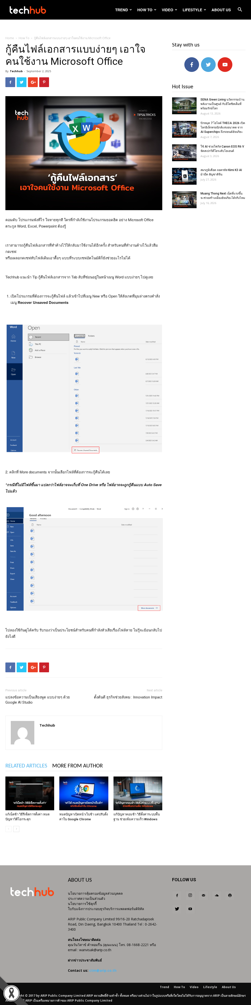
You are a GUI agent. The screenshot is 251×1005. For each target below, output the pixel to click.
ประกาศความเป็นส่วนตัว (86, 898)
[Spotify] (230, 896)
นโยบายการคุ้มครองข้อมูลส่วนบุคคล (95, 893)
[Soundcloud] (217, 896)
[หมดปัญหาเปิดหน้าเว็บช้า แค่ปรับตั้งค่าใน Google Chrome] (83, 793)
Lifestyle (192, 9)
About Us (221, 9)
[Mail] (203, 896)
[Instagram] (190, 896)
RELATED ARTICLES (26, 766)
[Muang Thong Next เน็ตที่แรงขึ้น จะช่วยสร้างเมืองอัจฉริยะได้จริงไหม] (184, 199)
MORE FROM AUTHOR (77, 766)
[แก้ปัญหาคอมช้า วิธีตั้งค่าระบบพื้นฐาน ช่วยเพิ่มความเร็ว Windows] (137, 793)
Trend (121, 9)
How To (144, 9)
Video (167, 9)
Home (9, 38)
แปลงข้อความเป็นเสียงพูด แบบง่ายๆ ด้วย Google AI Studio (37, 700)
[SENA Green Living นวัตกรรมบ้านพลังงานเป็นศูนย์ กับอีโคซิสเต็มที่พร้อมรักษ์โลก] (184, 105)
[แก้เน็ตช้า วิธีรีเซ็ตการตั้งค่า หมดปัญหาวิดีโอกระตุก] (29, 793)
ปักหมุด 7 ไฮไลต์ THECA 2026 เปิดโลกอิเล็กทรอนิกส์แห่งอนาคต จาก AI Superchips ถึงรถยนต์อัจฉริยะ (223, 127)
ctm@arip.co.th (102, 970)
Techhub (16, 71)
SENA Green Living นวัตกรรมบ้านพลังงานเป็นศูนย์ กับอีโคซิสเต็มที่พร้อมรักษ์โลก (222, 104)
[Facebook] (177, 896)
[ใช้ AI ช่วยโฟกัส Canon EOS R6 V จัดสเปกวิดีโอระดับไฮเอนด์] (184, 152)
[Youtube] (190, 909)
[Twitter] (177, 909)
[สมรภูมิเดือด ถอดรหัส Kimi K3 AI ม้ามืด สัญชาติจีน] (184, 176)
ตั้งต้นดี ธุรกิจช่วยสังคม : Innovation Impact (128, 697)
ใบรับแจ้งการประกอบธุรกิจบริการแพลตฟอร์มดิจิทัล (106, 908)
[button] (240, 10)
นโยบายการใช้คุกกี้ (82, 903)
